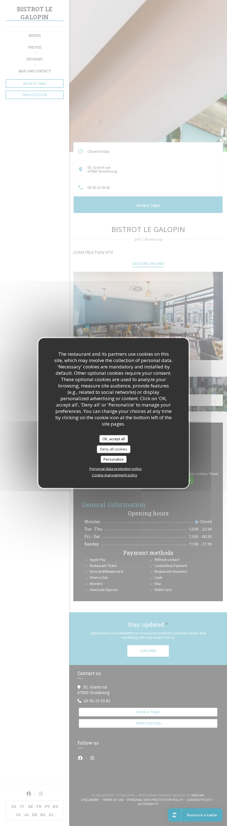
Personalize (114, 458)
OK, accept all (113, 438)
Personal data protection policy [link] (115, 468)
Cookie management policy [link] (114, 475)
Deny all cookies (113, 449)
